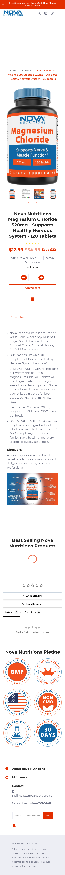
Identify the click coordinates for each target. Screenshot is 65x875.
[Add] (41, 277)
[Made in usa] (17, 702)
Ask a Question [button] (34, 603)
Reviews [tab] (8, 612)
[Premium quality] (48, 672)
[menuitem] (39, 13)
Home (13, 70)
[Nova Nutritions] (13, 13)
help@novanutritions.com (37, 795)
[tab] (18, 317)
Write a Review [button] (34, 595)
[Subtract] (24, 277)
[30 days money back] (48, 733)
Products (26, 70)
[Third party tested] (17, 733)
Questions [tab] (30, 612)
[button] (3, 4)
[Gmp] (17, 672)
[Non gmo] (48, 702)
